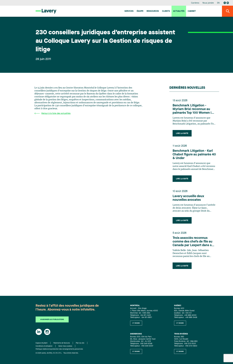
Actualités (178, 11)
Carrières (195, 3)
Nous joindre (208, 3)
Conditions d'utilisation (44, 346)
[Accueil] (46, 11)
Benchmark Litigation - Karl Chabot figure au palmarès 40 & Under (194, 154)
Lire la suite (182, 133)
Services (128, 11)
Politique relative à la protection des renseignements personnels (59, 349)
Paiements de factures (61, 343)
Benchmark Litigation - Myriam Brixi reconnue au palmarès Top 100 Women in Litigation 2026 (193, 109)
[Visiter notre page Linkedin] (225, 3)
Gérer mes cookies (65, 346)
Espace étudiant (41, 343)
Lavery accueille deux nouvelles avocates (188, 198)
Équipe (140, 11)
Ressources (153, 11)
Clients (166, 11)
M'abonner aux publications (52, 319)
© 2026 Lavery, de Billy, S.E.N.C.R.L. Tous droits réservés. (57, 353)
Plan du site (80, 343)
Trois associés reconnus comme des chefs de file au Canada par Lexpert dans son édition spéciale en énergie (194, 241)
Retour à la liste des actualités (56, 113)
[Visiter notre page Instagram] (228, 3)
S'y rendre (136, 323)
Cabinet (192, 11)
